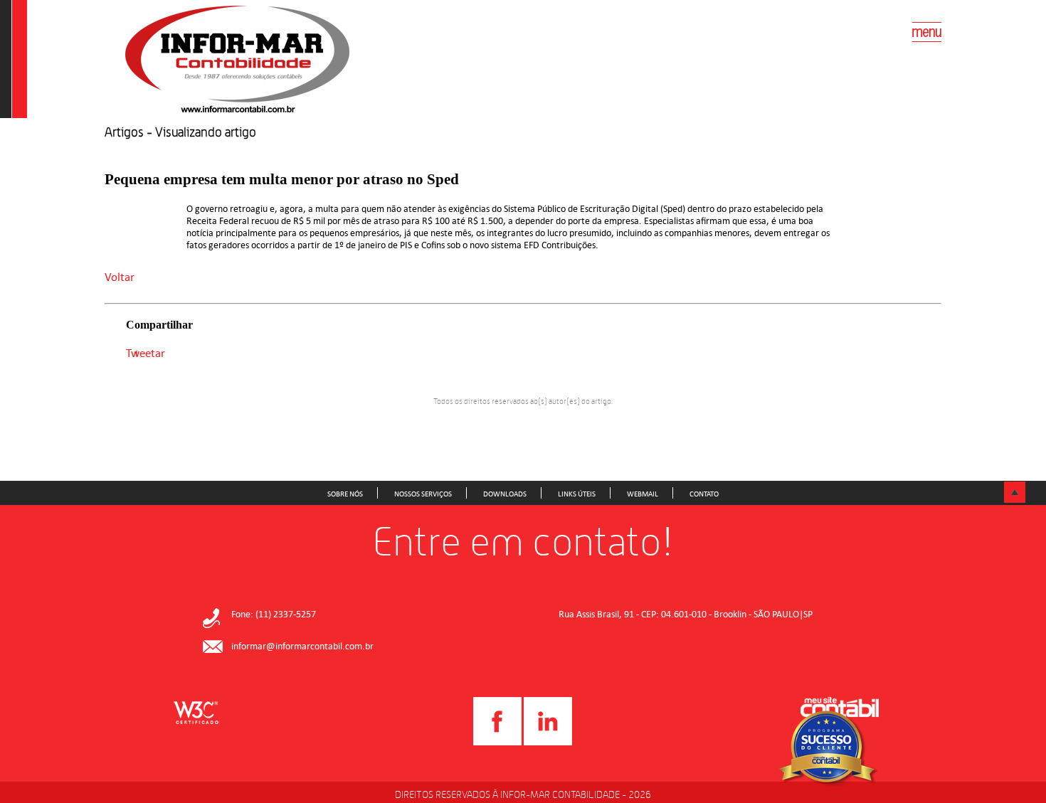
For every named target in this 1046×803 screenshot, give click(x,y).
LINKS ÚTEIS (577, 494)
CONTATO (704, 494)
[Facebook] (497, 743)
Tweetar (145, 353)
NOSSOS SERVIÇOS (423, 494)
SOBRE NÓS (345, 494)
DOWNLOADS (505, 494)
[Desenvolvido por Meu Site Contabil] (840, 708)
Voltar (119, 277)
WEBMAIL (642, 494)
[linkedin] (548, 743)
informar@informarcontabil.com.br (302, 646)
